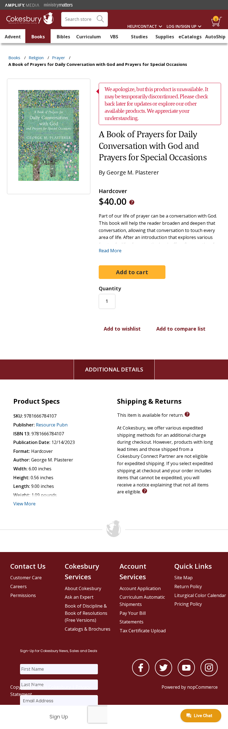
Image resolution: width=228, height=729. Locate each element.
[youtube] (186, 674)
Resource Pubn (52, 425)
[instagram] (209, 674)
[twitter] (163, 674)
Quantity (110, 288)
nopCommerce (202, 687)
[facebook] (140, 674)
